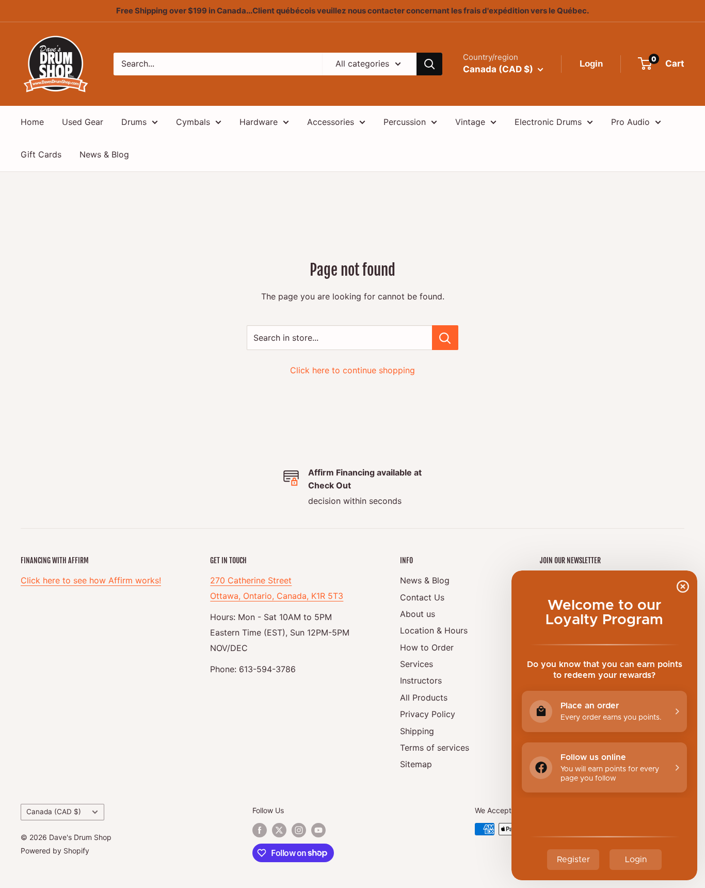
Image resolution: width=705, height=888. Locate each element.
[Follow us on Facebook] (259, 830)
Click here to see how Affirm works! (91, 580)
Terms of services (434, 747)
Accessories (330, 122)
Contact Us (422, 597)
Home (32, 122)
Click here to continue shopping (352, 370)
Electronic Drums (548, 122)
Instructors (421, 680)
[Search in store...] (445, 337)
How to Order (427, 647)
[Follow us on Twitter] (279, 830)
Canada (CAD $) (53, 811)
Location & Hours (434, 630)
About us (417, 614)
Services (416, 664)
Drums (134, 122)
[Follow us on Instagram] (299, 830)
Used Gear (82, 122)
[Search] (429, 64)
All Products (423, 697)
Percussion (404, 122)
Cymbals (193, 122)
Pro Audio (630, 122)
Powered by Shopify (55, 850)
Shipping (417, 731)
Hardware (258, 122)
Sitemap (416, 764)
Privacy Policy (427, 714)
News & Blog (104, 154)
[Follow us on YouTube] (318, 830)
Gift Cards (41, 154)
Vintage (470, 122)
